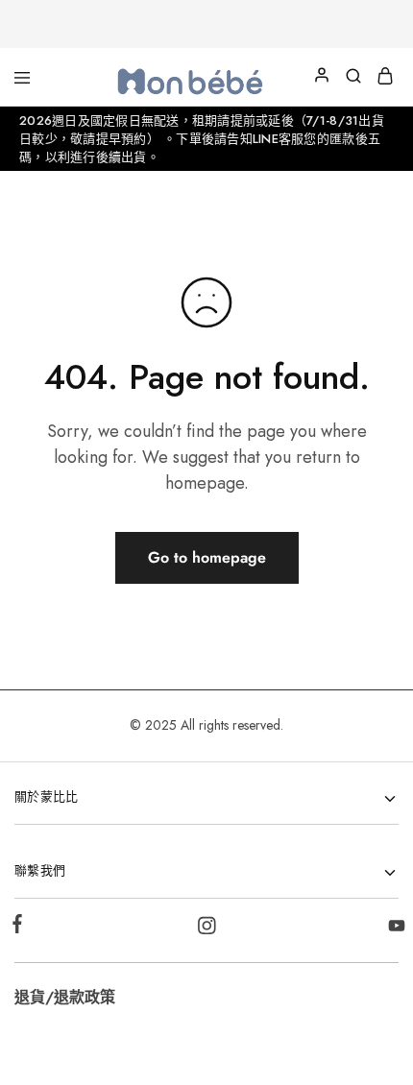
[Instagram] (207, 929)
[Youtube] (392, 929)
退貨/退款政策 (64, 997)
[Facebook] (21, 927)
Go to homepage (207, 557)
